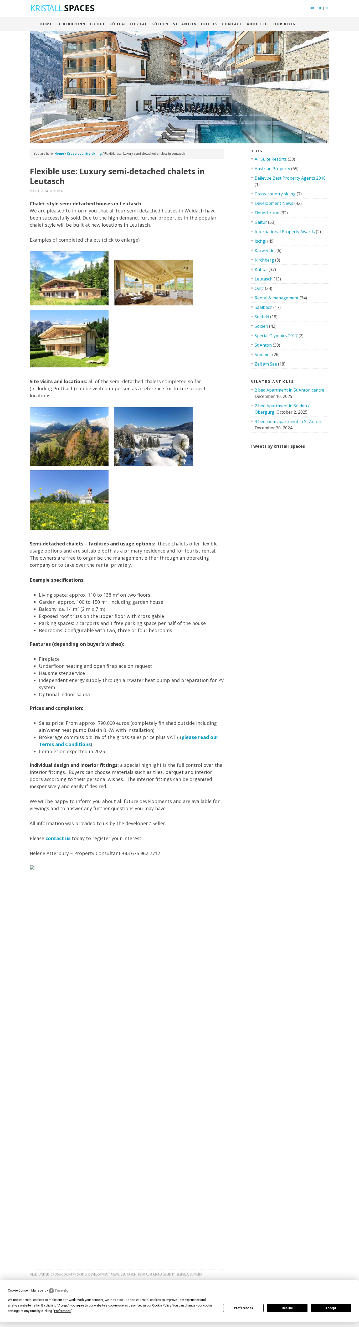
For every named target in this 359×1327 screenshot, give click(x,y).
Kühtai (118, 24)
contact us (57, 838)
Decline (287, 1308)
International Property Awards (285, 232)
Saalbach (263, 307)
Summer (196, 1274)
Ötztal (138, 24)
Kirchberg (264, 260)
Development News (103, 1274)
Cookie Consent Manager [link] (26, 1290)
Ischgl (97, 24)
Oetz (259, 288)
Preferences (243, 1308)
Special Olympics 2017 (276, 336)
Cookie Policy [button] (161, 1305)
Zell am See (266, 364)
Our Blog (284, 24)
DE (320, 8)
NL (327, 8)
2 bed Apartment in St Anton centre (289, 390)
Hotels (209, 24)
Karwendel (265, 250)
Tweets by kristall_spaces (277, 446)
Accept (330, 1308)
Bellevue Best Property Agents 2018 (290, 178)
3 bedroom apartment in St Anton (288, 421)
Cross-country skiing (68, 1274)
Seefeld (182, 1274)
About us (258, 24)
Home (46, 24)
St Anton (263, 345)
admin (58, 191)
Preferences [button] (62, 1311)
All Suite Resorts (271, 159)
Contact (232, 24)
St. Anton (185, 24)
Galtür (261, 222)
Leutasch (128, 1274)
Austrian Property (272, 168)
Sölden (160, 24)
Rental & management (156, 1274)
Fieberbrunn (71, 24)
